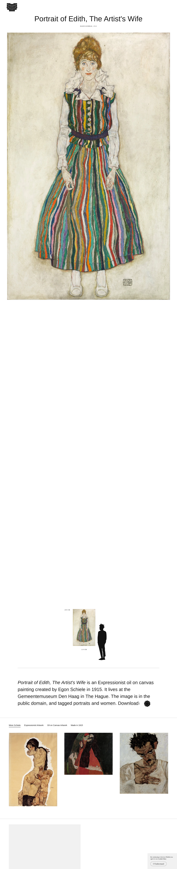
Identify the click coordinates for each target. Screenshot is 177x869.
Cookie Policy (162, 859)
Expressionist (111, 682)
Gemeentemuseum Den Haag (48, 696)
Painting (26, 689)
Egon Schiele (86, 26)
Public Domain (32, 703)
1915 (97, 689)
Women (107, 703)
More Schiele (15, 725)
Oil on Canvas (140, 682)
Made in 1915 (77, 725)
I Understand (158, 864)
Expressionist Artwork (34, 725)
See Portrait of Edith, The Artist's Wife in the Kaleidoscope (147, 704)
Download (128, 703)
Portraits (81, 703)
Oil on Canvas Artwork (57, 725)
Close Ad (164, 525)
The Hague (96, 696)
